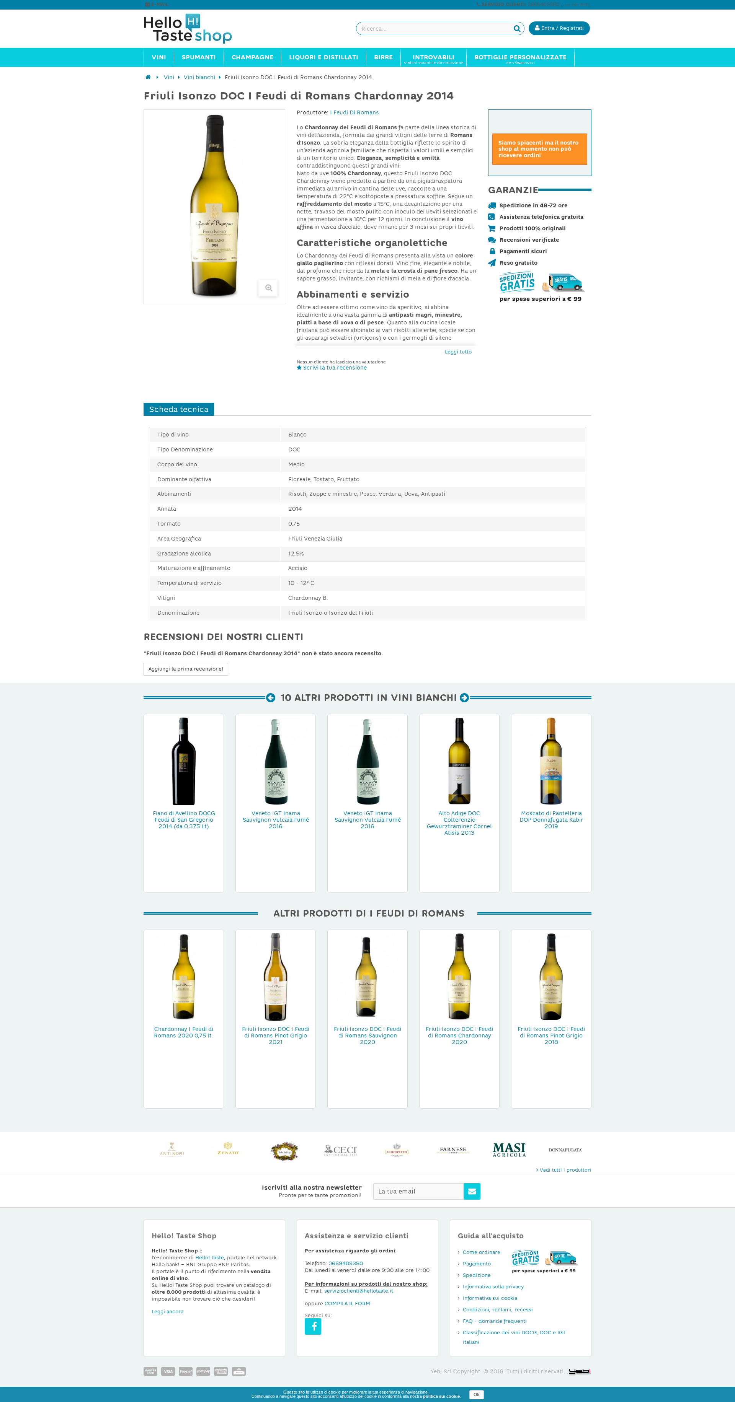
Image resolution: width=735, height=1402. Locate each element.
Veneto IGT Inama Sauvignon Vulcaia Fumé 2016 (276, 819)
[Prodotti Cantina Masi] (453, 1150)
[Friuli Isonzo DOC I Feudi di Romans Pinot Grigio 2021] (275, 977)
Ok (477, 1394)
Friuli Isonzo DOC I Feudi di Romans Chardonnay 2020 (459, 1035)
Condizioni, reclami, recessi (498, 1309)
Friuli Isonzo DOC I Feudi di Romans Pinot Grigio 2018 (551, 1035)
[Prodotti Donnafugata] (509, 1150)
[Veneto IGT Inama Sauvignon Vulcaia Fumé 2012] (275, 761)
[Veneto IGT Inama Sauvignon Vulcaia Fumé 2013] (367, 761)
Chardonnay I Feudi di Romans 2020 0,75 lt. (184, 1032)
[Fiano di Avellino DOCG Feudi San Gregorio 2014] (183, 761)
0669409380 (345, 1263)
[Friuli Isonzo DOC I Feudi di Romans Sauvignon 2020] (367, 977)
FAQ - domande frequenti (495, 1321)
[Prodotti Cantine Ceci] (284, 1150)
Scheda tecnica (178, 409)
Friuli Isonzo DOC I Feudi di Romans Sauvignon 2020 (367, 1035)
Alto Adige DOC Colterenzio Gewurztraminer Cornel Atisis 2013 (459, 823)
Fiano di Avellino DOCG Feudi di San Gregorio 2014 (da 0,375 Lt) (184, 819)
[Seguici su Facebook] (313, 1326)
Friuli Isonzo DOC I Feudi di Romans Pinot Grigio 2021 (275, 1035)
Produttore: (312, 112)
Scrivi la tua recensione (334, 368)
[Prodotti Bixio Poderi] (565, 1150)
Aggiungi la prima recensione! (186, 669)
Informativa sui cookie (490, 1298)
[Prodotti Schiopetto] (340, 1150)
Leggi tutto (458, 352)
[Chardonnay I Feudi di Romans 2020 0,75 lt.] (183, 977)
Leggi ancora (167, 1311)
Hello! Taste (209, 1257)
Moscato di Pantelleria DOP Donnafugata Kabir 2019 (551, 819)
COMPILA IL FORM (347, 1303)
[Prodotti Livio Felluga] (228, 1150)
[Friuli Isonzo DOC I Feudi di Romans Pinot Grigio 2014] (551, 977)
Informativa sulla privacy (493, 1287)
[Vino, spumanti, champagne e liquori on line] (195, 28)
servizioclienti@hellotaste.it (203, 4)
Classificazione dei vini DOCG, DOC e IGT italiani (514, 1337)
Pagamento (477, 1264)
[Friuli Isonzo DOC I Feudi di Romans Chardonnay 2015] (459, 977)
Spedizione (477, 1275)
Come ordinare (481, 1252)
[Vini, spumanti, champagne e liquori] (148, 77)
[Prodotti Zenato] (171, 1150)
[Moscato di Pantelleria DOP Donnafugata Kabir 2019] (551, 761)
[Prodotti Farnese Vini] (396, 1150)
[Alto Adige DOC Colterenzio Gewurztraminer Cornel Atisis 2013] (459, 761)
